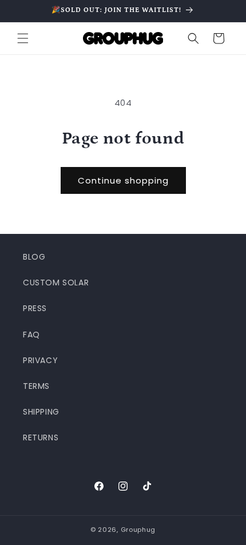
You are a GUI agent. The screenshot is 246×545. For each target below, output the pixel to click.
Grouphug (138, 529)
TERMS (36, 386)
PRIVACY (40, 360)
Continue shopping (123, 180)
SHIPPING (41, 411)
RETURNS (40, 437)
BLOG (34, 256)
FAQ (31, 334)
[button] (22, 38)
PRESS (35, 308)
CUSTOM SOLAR (56, 282)
